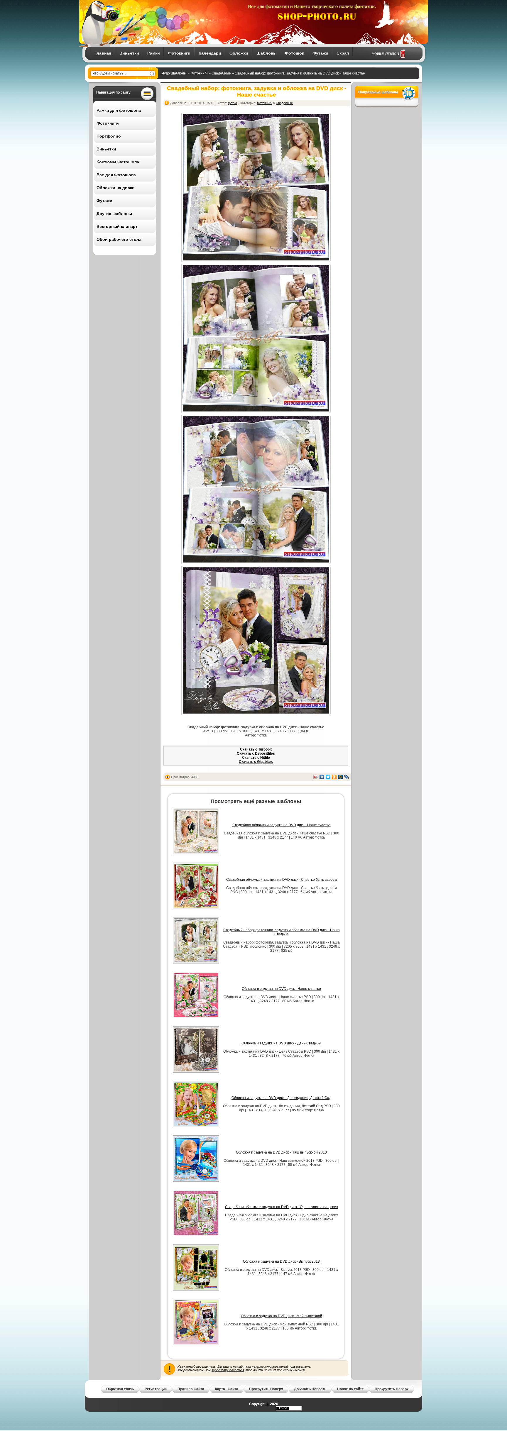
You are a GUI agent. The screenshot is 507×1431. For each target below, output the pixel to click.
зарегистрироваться (228, 1370)
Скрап (343, 53)
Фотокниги (179, 53)
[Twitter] (328, 777)
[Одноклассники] (334, 777)
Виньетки (129, 53)
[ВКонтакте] (322, 777)
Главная (102, 53)
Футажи (320, 53)
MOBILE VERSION (385, 53)
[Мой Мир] (340, 777)
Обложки (238, 53)
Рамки (153, 53)
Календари (210, 53)
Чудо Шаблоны (174, 73)
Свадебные (221, 73)
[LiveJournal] (347, 777)
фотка (232, 103)
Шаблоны (266, 53)
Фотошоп (294, 53)
